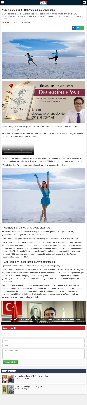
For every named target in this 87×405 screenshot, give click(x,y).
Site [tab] (5, 334)
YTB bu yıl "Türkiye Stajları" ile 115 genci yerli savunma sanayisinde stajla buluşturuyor (44, 319)
